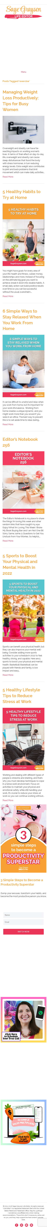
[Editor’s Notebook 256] (23, 482)
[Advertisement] (23, 43)
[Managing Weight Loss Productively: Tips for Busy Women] (23, 129)
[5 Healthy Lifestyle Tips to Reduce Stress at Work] (23, 739)
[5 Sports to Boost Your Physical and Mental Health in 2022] (23, 610)
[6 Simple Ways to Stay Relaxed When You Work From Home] (23, 366)
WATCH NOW (23, 932)
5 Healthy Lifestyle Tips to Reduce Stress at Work (21, 695)
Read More (8, 177)
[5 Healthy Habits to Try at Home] (23, 235)
